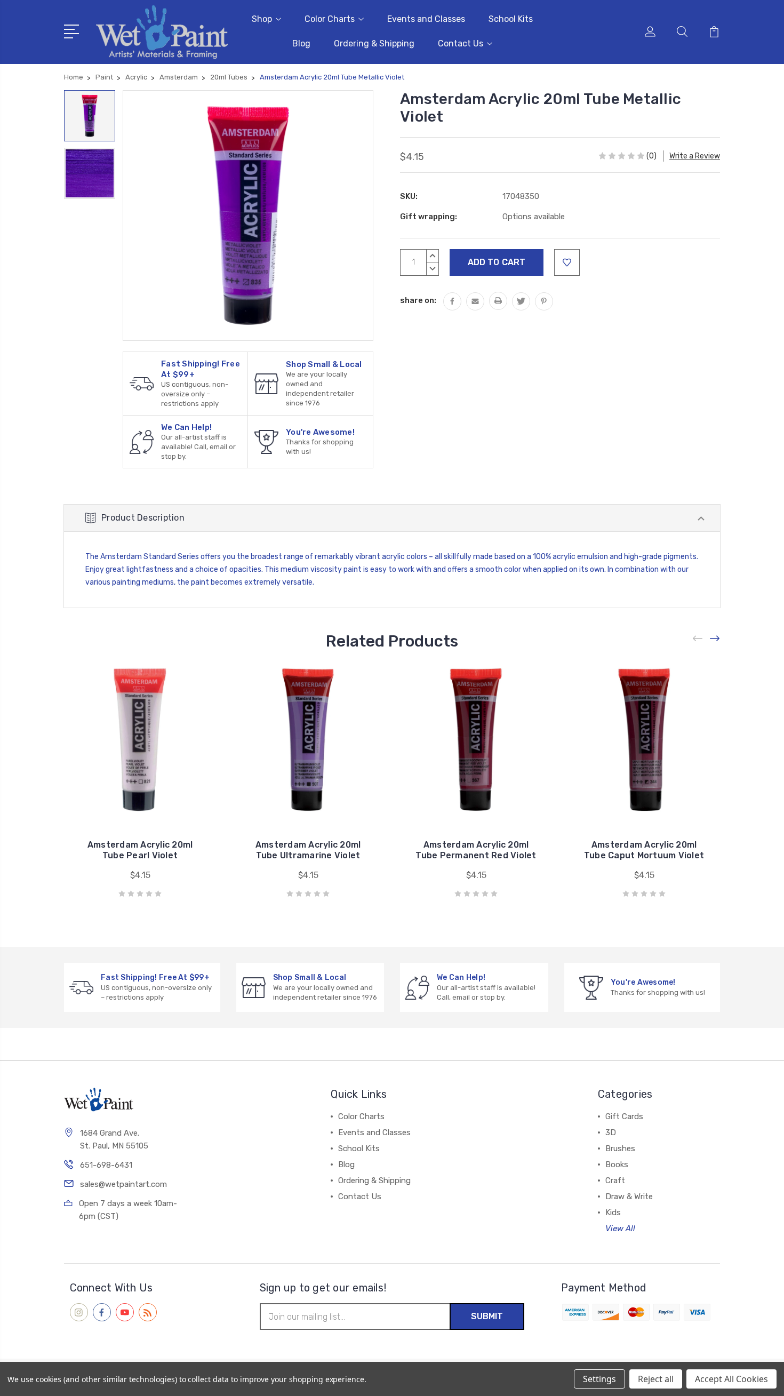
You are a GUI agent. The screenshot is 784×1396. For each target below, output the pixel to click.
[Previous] (698, 638)
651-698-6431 (106, 1165)
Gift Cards (624, 1116)
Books (616, 1164)
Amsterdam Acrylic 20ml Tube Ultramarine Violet (308, 850)
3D (610, 1132)
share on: (418, 300)
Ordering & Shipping (374, 43)
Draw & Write (629, 1196)
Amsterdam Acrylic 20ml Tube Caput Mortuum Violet (644, 850)
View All (620, 1228)
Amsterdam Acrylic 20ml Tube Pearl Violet (140, 850)
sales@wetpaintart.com (123, 1184)
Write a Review (694, 156)
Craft (615, 1180)
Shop (262, 19)
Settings (599, 1379)
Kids (613, 1212)
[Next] (715, 638)
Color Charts (330, 19)
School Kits (511, 19)
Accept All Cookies (731, 1379)
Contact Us (460, 43)
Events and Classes (426, 19)
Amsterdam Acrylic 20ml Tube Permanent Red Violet (475, 850)
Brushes (620, 1148)
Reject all (656, 1379)
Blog (301, 43)
